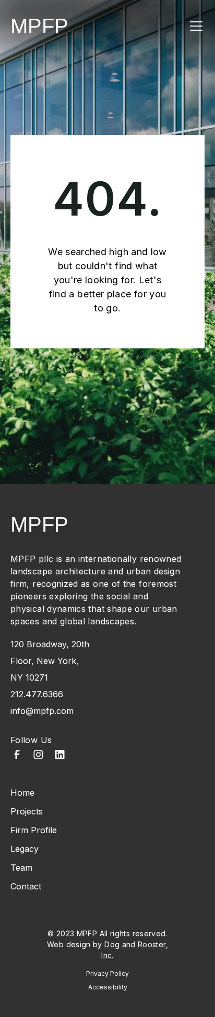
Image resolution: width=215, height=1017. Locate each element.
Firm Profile (33, 830)
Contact (25, 886)
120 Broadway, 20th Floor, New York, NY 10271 (49, 661)
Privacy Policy (107, 973)
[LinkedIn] (59, 755)
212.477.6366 (36, 694)
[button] (194, 26)
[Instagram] (38, 755)
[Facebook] (16, 755)
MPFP (39, 26)
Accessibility (107, 987)
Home (22, 792)
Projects (26, 811)
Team (21, 867)
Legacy (24, 849)
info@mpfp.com (42, 711)
